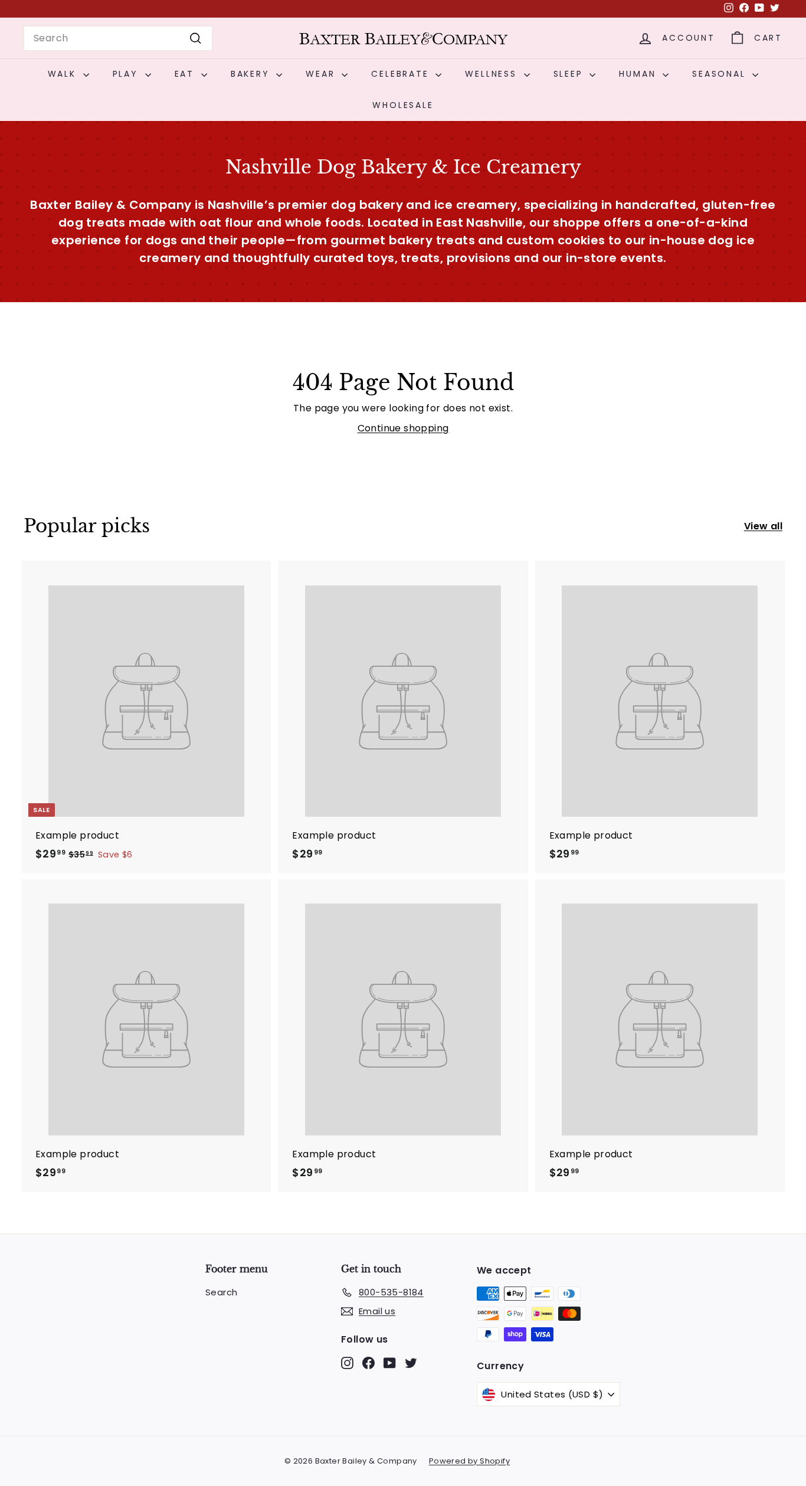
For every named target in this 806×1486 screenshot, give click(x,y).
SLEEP (570, 74)
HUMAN (639, 74)
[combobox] (118, 38)
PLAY (127, 74)
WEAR (322, 74)
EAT (186, 74)
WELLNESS (492, 74)
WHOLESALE (402, 105)
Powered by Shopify (469, 1461)
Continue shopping (403, 428)
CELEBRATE (402, 74)
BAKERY (252, 74)
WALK (64, 74)
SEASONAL (720, 74)
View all (763, 526)
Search (221, 1292)
